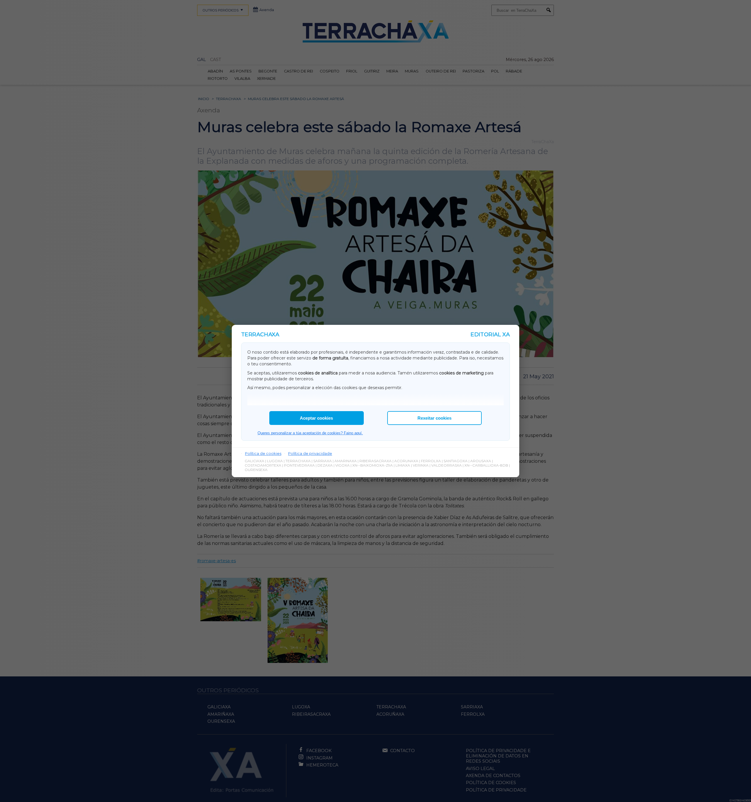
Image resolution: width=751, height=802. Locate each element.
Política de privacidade (310, 453)
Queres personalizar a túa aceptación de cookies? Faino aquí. (310, 433)
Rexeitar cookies (434, 418)
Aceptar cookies (316, 418)
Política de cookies (263, 453)
